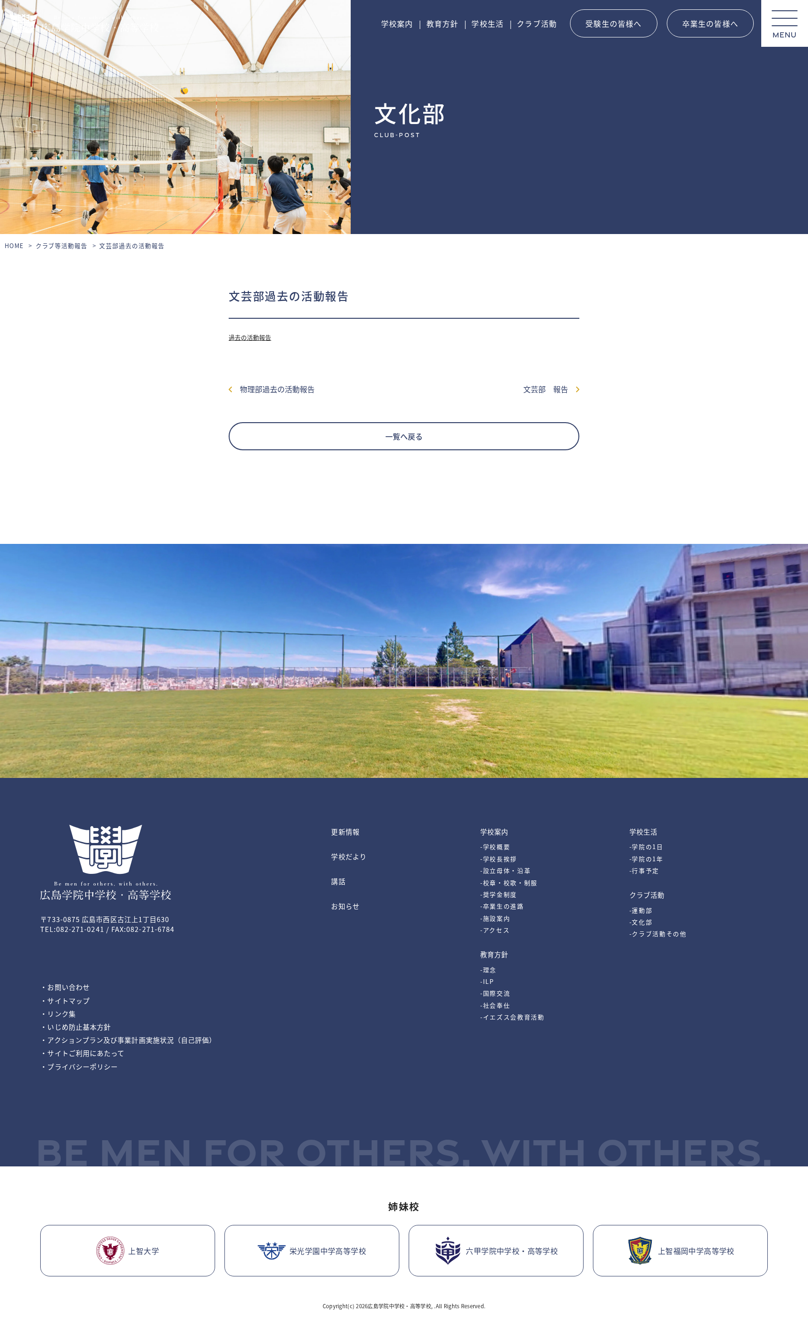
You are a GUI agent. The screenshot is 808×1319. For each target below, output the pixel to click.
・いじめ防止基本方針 (75, 1027)
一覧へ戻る (404, 436)
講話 (338, 881)
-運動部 (641, 910)
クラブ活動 (537, 23)
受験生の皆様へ (613, 23)
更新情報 (345, 831)
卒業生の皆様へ (710, 23)
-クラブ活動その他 (658, 933)
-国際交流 (495, 993)
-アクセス (495, 929)
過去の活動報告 (250, 337)
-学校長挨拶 (498, 858)
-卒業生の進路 (502, 905)
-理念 (488, 969)
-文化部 (641, 921)
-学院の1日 (646, 846)
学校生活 (487, 23)
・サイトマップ (65, 1000)
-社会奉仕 (495, 1005)
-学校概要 (495, 846)
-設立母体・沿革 (505, 870)
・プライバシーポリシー (79, 1066)
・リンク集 (57, 1014)
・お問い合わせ (65, 987)
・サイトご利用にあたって (82, 1053)
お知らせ (345, 906)
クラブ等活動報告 (62, 245)
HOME (14, 245)
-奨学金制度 (498, 894)
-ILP (487, 981)
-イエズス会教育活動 (512, 1016)
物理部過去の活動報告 (273, 389)
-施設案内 (495, 918)
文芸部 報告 (549, 389)
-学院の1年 (646, 858)
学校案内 (397, 23)
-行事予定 (644, 870)
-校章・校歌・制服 (509, 882)
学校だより (348, 856)
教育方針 (442, 23)
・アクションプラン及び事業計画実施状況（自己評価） (128, 1040)
